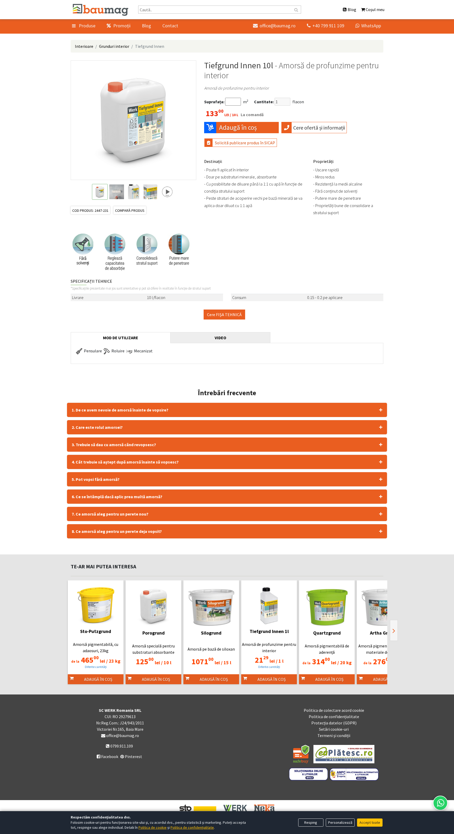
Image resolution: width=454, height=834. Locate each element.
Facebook (107, 756)
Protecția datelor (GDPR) (334, 722)
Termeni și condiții (333, 735)
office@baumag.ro (274, 26)
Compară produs (130, 210)
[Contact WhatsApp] (440, 803)
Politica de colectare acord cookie (334, 710)
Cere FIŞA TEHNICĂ (224, 314)
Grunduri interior (114, 46)
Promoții (121, 26)
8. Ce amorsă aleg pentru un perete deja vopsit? (117, 531)
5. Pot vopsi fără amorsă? (96, 479)
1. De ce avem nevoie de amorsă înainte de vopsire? (120, 410)
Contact (170, 26)
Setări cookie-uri (334, 729)
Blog (146, 26)
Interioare (84, 46)
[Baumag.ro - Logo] (100, 10)
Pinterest (133, 756)
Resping (310, 822)
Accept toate (369, 822)
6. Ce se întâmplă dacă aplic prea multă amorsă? (117, 496)
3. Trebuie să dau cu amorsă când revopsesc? (114, 444)
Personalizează (340, 822)
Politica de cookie (152, 827)
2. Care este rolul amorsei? (97, 427)
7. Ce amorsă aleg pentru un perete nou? (110, 514)
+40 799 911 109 (325, 26)
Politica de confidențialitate (334, 716)
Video (220, 337)
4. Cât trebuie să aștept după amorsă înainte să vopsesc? (125, 462)
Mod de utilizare (120, 337)
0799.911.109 (121, 746)
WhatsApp (368, 26)
